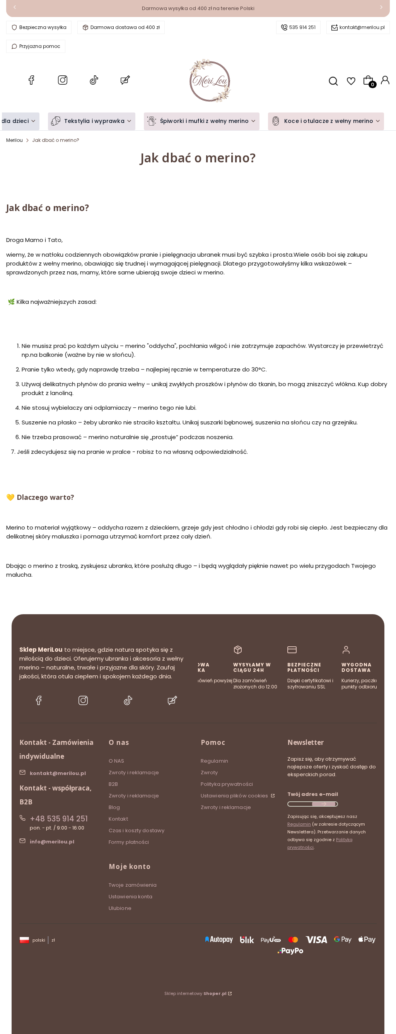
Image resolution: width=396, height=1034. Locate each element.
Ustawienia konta (131, 896)
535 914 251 (302, 27)
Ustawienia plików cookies (235, 795)
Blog (114, 807)
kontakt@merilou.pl (362, 27)
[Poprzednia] (15, 8)
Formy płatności (129, 842)
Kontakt (118, 819)
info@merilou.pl (52, 841)
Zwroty (209, 772)
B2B (113, 784)
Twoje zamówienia (133, 885)
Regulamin (214, 761)
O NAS (117, 761)
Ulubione (120, 908)
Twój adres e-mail (312, 794)
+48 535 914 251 (59, 819)
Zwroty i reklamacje (134, 772)
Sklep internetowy (195, 993)
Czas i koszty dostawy (136, 830)
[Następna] (381, 8)
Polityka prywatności (227, 784)
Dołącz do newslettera (323, 804)
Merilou (14, 140)
